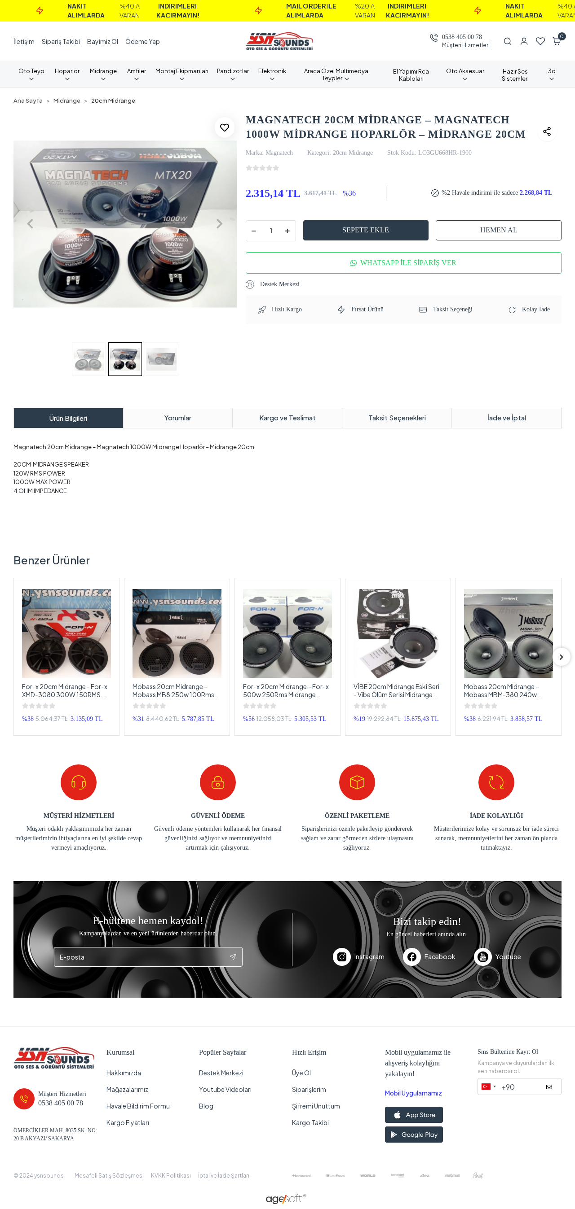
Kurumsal (120, 1052)
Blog (206, 1106)
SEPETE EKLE (365, 230)
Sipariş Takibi (61, 41)
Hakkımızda (123, 1073)
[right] (561, 657)
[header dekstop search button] (511, 41)
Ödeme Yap (142, 41)
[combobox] (488, 1086)
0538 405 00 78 (462, 37)
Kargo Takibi (310, 1122)
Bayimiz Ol (102, 41)
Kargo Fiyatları (127, 1122)
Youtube (508, 956)
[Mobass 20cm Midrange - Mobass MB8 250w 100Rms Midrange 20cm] (177, 633)
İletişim (24, 41)
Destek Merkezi (279, 284)
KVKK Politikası (171, 1175)
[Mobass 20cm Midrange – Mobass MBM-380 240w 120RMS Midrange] (508, 633)
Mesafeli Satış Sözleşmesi (109, 1175)
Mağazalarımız (127, 1089)
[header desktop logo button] (279, 41)
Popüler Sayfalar (222, 1052)
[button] (557, 41)
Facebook (440, 956)
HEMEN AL (499, 230)
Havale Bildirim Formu (138, 1106)
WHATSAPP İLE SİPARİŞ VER (408, 262)
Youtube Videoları (225, 1089)
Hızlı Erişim (309, 1052)
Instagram (369, 956)
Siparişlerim (309, 1089)
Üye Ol (301, 1073)
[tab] (68, 418)
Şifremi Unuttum (316, 1106)
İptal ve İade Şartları (223, 1175)
